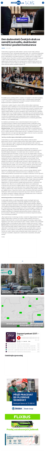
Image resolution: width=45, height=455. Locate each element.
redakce (3, 48)
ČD (22, 261)
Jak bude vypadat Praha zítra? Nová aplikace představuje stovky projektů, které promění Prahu (24, 324)
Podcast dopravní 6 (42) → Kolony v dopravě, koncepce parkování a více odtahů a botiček (19, 292)
